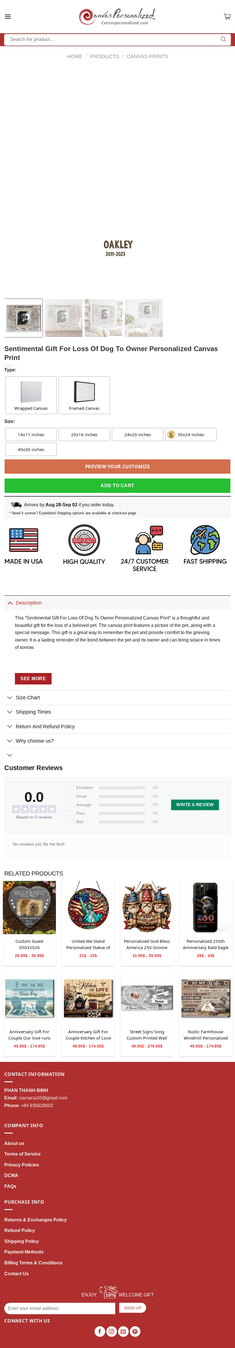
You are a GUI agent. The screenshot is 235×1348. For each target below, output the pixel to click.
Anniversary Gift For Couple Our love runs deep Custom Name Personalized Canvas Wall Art (29, 1035)
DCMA (11, 1175)
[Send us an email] (123, 1331)
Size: (9, 421)
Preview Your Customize (117, 466)
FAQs (10, 1186)
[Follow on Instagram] (111, 1331)
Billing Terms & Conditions (33, 1262)
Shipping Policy (21, 1241)
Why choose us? (35, 741)
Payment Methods (24, 1251)
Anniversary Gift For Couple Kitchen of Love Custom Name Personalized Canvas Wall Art (88, 1035)
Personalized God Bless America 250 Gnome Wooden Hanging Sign (147, 944)
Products (104, 56)
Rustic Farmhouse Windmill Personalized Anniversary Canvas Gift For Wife (205, 1035)
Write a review (195, 804)
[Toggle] (9, 603)
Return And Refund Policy (45, 726)
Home (75, 56)
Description (29, 603)
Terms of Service (22, 1154)
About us (14, 1143)
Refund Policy (19, 1230)
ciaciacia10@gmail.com (43, 1097)
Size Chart (28, 697)
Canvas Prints (147, 56)
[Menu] (7, 16)
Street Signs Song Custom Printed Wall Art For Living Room (147, 1035)
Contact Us (16, 1273)
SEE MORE (33, 678)
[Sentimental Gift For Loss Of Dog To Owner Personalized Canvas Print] (29, 907)
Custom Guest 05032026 (29, 944)
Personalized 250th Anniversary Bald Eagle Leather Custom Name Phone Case (205, 944)
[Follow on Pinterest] (135, 1331)
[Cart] (227, 17)
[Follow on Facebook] (100, 1331)
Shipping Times (33, 712)
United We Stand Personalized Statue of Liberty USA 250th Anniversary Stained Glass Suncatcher (88, 944)
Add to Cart (117, 485)
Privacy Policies (21, 1164)
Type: (10, 369)
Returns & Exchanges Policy (35, 1219)
